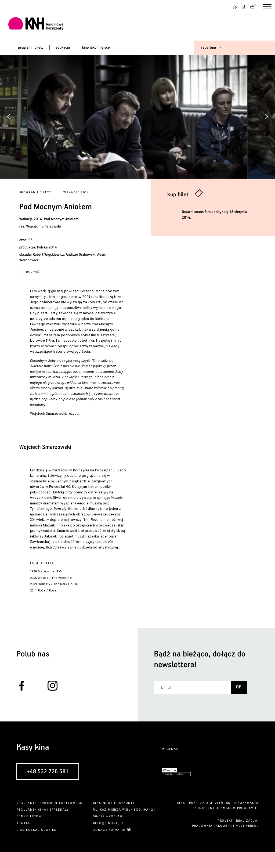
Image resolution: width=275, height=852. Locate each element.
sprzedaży (59, 809)
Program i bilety (35, 192)
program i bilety (31, 47)
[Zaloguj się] (243, 7)
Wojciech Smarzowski (43, 226)
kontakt (24, 823)
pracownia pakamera (212, 825)
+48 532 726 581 (47, 771)
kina (42, 809)
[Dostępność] (233, 7)
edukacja (63, 47)
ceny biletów (29, 816)
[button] (266, 116)
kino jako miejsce (96, 47)
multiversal (247, 825)
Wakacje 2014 (76, 192)
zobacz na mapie (109, 829)
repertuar (208, 47)
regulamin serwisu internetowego (49, 803)
